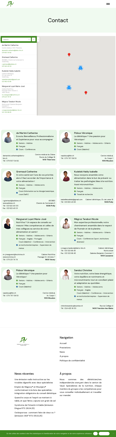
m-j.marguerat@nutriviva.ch (11, 95)
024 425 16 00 (70, 308)
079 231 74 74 (6, 97)
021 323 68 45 (6, 112)
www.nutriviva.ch (9, 257)
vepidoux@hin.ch (67, 156)
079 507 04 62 (6, 52)
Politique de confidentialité (72, 360)
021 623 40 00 (6, 66)
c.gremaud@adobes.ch (9, 64)
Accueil (63, 343)
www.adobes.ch (9, 203)
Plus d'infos (104, 433)
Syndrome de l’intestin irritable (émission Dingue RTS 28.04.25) (33, 407)
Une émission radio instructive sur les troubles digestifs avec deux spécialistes (33, 381)
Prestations (65, 347)
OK (95, 433)
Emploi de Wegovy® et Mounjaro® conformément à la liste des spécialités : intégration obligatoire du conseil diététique (35, 390)
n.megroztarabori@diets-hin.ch (12, 110)
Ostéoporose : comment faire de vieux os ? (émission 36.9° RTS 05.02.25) (34, 414)
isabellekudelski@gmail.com (11, 79)
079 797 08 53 (70, 158)
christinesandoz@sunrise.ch (72, 306)
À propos (64, 356)
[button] (86, 93)
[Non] (113, 433)
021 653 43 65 (6, 81)
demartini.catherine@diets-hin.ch (12, 50)
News (62, 352)
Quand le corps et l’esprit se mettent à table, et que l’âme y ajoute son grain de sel (35, 399)
